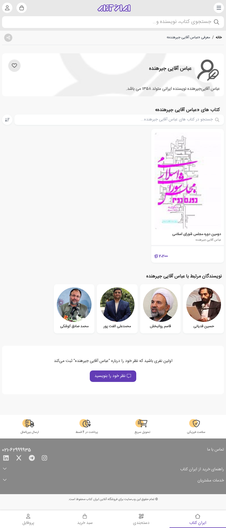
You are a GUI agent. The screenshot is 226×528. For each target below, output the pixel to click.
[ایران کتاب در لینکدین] (6, 459)
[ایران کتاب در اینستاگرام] (44, 459)
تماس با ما (215, 450)
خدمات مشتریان (210, 481)
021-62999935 (16, 450)
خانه (219, 37)
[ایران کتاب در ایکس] (19, 459)
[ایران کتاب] (114, 7)
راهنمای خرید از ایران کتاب (202, 469)
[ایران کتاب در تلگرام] (32, 459)
